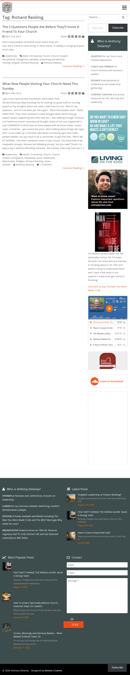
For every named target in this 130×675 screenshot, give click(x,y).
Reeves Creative (53, 670)
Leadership (11, 55)
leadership (49, 157)
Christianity (35, 55)
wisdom (6, 164)
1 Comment (46, 164)
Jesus (39, 157)
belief (26, 154)
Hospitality (30, 157)
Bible (25, 55)
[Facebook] (72, 36)
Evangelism (22, 59)
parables (34, 59)
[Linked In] (79, 36)
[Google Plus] (76, 36)
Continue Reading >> (74, 66)
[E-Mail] (83, 36)
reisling (6, 62)
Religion (15, 62)
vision (47, 161)
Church (46, 55)
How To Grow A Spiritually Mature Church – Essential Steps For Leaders (36, 604)
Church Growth (60, 55)
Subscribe (118, 27)
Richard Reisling (29, 62)
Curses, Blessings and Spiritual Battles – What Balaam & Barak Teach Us (37, 635)
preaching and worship (52, 59)
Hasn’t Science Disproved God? (94, 532)
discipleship (8, 59)
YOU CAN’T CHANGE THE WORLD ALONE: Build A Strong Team (38, 574)
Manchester (8, 161)
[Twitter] (69, 36)
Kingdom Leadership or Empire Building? (99, 494)
